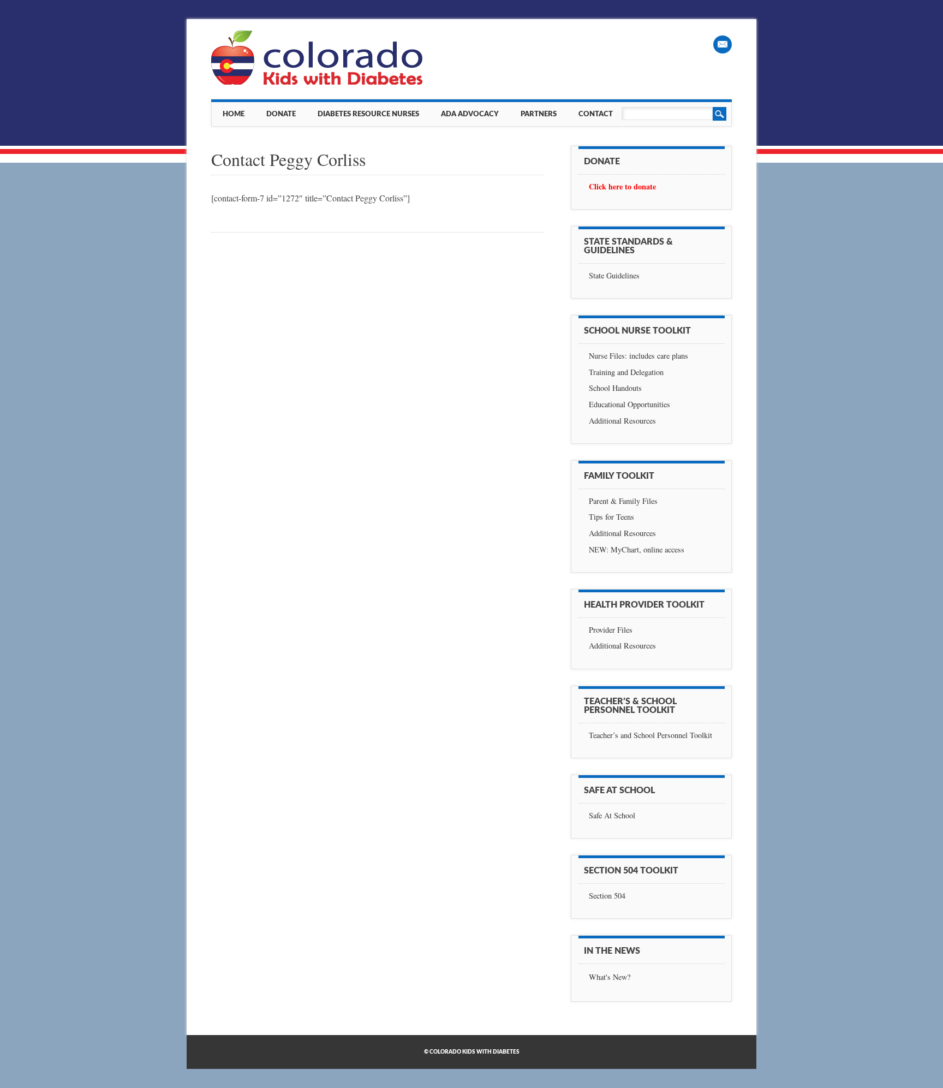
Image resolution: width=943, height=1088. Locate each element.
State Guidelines (614, 275)
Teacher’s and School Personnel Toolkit (650, 735)
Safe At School (612, 815)
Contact (595, 114)
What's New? (609, 977)
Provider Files (610, 630)
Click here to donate (622, 186)
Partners (539, 114)
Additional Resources (622, 420)
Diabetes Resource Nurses (368, 114)
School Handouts (615, 388)
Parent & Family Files (623, 501)
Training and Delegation (626, 372)
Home (233, 114)
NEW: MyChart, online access (636, 549)
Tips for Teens (611, 517)
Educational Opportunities (629, 404)
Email (722, 44)
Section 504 (607, 895)
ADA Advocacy (470, 114)
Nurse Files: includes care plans (638, 355)
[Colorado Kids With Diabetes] (318, 81)
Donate (281, 114)
